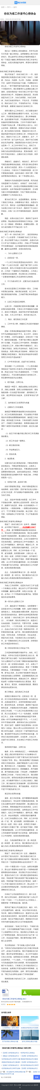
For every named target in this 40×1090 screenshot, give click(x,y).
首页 (3, 7)
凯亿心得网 (17, 1085)
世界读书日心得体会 (28, 1053)
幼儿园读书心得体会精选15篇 (16, 1072)
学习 (9, 7)
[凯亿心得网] (20, 3)
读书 (15, 7)
